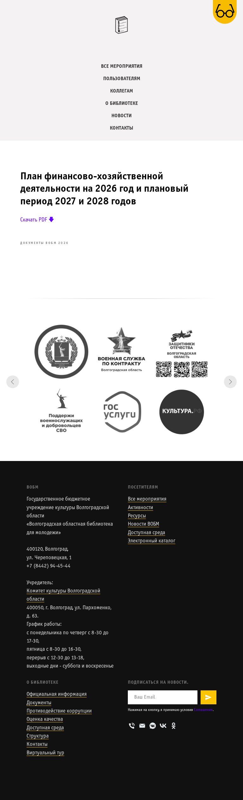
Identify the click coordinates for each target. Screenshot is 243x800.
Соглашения (203, 710)
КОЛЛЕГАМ (121, 91)
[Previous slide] (12, 381)
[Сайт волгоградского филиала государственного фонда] (182, 352)
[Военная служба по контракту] (121, 352)
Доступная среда (146, 532)
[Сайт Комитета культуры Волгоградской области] (61, 352)
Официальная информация (57, 694)
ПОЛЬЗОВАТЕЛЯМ (121, 78)
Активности (140, 507)
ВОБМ (33, 487)
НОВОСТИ (121, 115)
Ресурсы (137, 516)
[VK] (163, 726)
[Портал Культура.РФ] (182, 412)
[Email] (142, 726)
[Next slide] (230, 381)
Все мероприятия (147, 499)
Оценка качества (45, 719)
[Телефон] (132, 726)
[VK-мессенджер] (153, 726)
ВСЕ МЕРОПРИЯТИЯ (121, 66)
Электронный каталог (151, 541)
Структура (38, 736)
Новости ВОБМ (143, 524)
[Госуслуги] (121, 412)
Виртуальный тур (45, 753)
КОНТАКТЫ (121, 128)
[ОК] (174, 726)
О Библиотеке (43, 683)
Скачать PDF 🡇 (37, 220)
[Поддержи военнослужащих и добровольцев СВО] (61, 412)
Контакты (37, 744)
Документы (39, 703)
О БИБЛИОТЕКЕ (121, 103)
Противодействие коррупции (59, 711)
